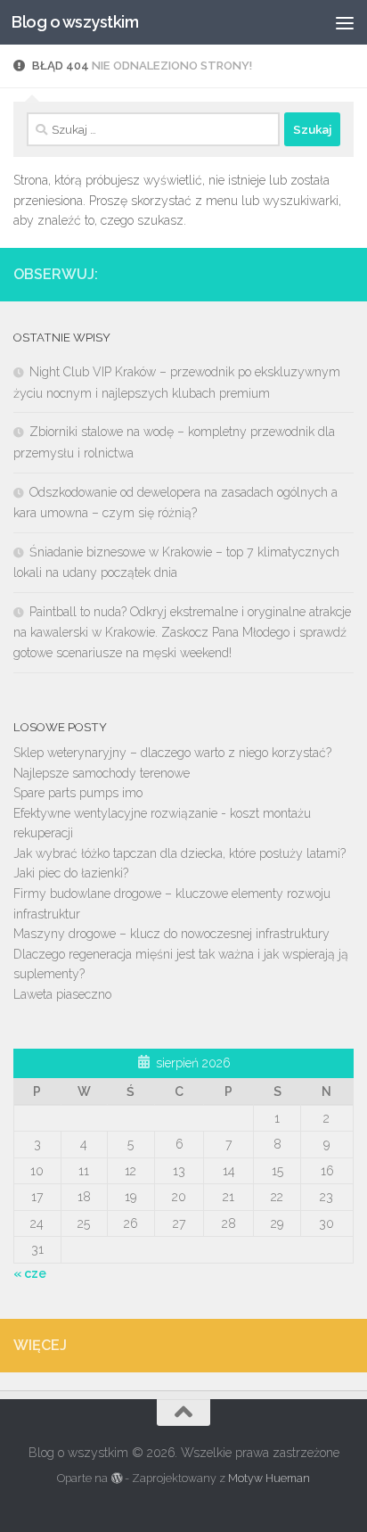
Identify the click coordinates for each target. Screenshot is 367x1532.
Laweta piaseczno (62, 994)
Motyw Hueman (269, 1478)
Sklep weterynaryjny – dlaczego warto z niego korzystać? (172, 752)
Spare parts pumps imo (78, 793)
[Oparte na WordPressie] (115, 1478)
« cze (29, 1273)
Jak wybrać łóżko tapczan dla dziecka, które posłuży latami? (179, 853)
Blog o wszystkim (75, 21)
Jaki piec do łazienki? (70, 873)
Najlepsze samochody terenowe (101, 773)
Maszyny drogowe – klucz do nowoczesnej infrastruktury (171, 934)
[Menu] (344, 22)
